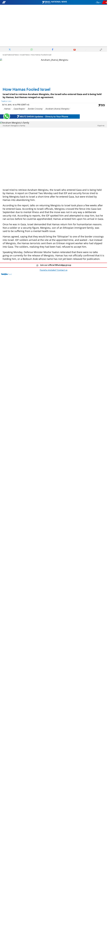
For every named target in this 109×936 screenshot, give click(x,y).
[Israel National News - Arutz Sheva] (54, 2)
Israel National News (11, 55)
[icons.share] (105, 2)
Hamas (7, 109)
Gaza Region (19, 109)
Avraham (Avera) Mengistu (57, 109)
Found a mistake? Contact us (53, 270)
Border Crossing (35, 109)
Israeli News (25, 55)
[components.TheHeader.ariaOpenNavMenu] (17, 2)
